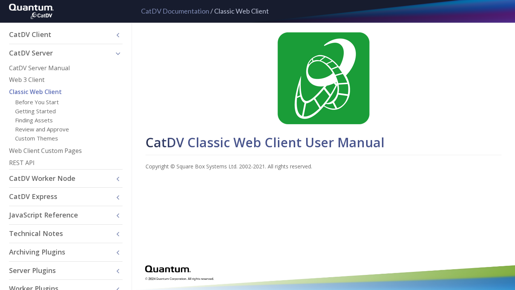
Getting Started (35, 111)
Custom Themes (36, 138)
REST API (22, 163)
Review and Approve (42, 129)
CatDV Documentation (175, 11)
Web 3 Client (26, 80)
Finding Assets (34, 120)
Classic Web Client (35, 92)
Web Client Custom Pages (45, 151)
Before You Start (37, 102)
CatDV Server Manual (39, 68)
